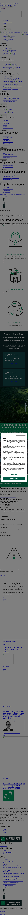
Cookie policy (5, 470)
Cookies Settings (14, 474)
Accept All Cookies (14, 478)
